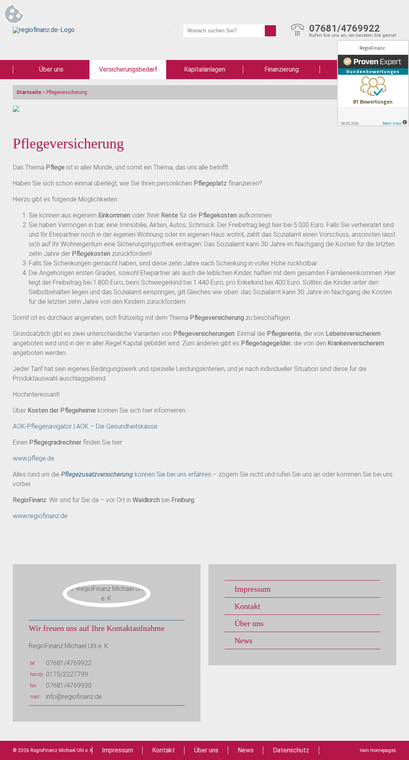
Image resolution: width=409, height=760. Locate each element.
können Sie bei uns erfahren (136, 474)
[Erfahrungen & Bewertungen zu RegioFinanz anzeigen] (373, 83)
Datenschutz (291, 750)
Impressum (252, 588)
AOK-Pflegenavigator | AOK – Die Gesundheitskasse (85, 426)
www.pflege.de (33, 458)
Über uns (51, 69)
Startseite (28, 92)
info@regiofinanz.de (74, 696)
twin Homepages (378, 750)
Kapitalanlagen (204, 69)
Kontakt (247, 606)
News (243, 640)
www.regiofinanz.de (40, 516)
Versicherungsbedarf (128, 69)
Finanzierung (281, 69)
